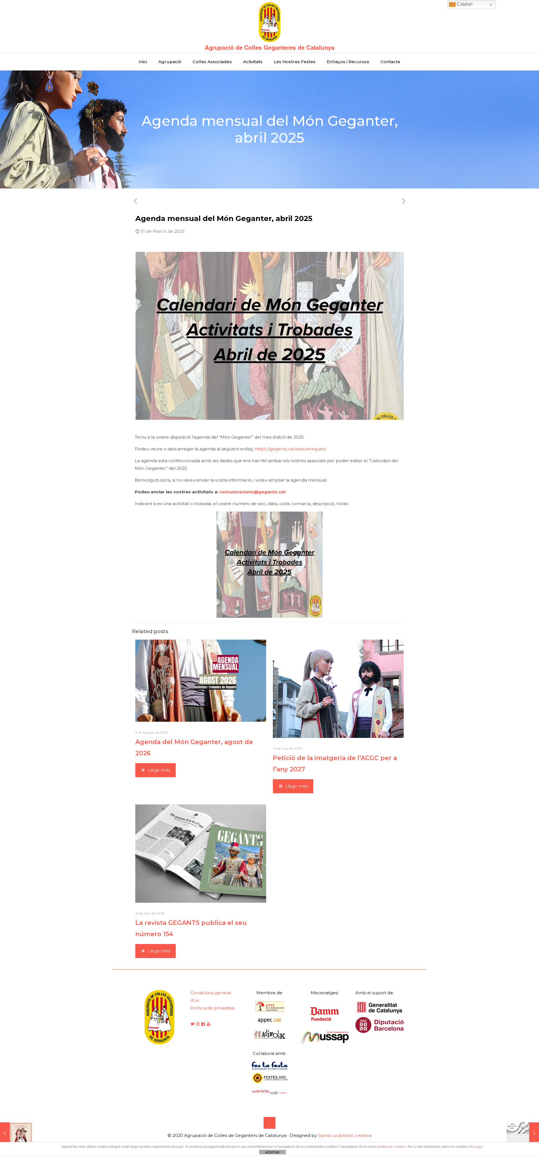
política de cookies (392, 1147)
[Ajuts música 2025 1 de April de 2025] (523, 1133)
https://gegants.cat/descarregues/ (290, 449)
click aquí (475, 1147)
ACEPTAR (272, 1152)
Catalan (464, 4)
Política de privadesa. (212, 1008)
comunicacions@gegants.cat (253, 491)
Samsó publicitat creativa (344, 1135)
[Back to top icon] (269, 1123)
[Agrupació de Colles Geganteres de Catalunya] (269, 26)
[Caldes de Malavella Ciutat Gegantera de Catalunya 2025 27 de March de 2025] (16, 1133)
